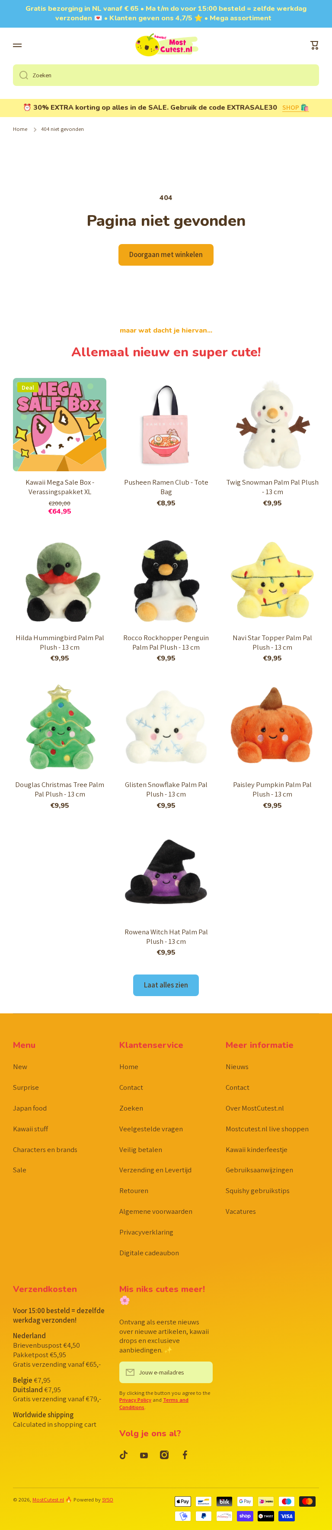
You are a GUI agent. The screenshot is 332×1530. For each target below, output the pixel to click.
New (20, 1066)
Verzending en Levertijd (155, 1169)
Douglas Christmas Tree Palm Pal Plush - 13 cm (59, 789)
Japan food (30, 1108)
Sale (19, 1169)
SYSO (107, 1499)
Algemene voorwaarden (155, 1211)
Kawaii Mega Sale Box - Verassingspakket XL (60, 487)
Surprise (26, 1087)
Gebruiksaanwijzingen (259, 1169)
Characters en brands (45, 1149)
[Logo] (166, 45)
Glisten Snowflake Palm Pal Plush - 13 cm (166, 789)
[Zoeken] (20, 75)
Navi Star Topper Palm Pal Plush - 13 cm (272, 642)
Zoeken (131, 1108)
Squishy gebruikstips (258, 1190)
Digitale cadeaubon (149, 1252)
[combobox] (166, 75)
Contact (131, 1087)
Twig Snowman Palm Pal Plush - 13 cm (272, 487)
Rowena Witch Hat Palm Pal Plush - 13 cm (166, 936)
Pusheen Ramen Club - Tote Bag (166, 487)
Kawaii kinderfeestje (256, 1149)
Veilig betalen (140, 1149)
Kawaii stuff (30, 1128)
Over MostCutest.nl (255, 1108)
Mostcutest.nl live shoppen (267, 1128)
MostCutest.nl (48, 1499)
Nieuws (237, 1066)
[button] (314, 45)
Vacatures (241, 1211)
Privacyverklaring (146, 1232)
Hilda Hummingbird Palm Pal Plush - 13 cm (60, 642)
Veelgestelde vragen (151, 1128)
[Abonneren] (202, 1372)
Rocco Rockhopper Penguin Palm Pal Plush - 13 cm (166, 642)
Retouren (133, 1190)
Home (20, 129)
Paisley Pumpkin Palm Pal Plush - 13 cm (272, 789)
